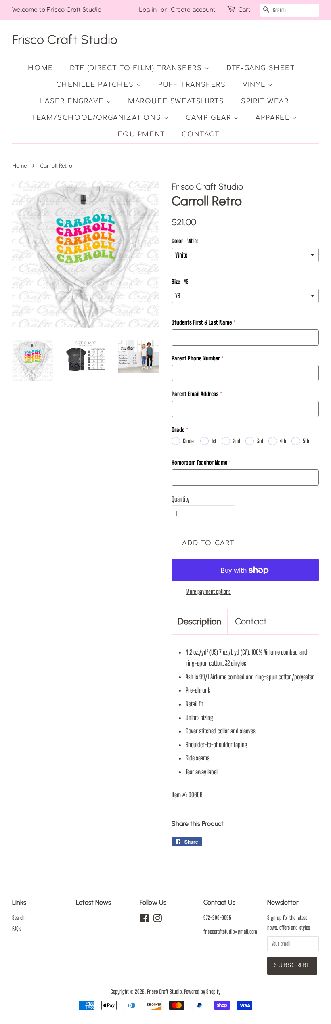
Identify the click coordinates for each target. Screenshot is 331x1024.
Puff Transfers (192, 84)
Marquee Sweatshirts (176, 101)
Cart (244, 10)
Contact (200, 134)
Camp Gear (210, 117)
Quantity (180, 499)
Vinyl (255, 84)
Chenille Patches (96, 84)
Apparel (274, 117)
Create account (193, 10)
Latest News (93, 902)
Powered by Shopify (202, 991)
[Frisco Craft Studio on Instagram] (157, 920)
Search (18, 918)
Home (40, 68)
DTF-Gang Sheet (260, 68)
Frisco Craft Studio (64, 39)
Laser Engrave (73, 101)
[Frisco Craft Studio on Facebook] (144, 920)
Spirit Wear (265, 101)
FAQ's (16, 929)
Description (199, 621)
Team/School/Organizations (97, 117)
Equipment (141, 134)
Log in (148, 10)
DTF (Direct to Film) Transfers (137, 68)
